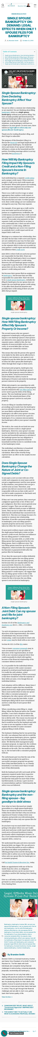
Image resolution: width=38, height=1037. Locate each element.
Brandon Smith (13, 40)
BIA (26, 924)
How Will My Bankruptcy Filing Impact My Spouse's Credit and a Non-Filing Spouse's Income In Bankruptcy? (20, 57)
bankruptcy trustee (18, 924)
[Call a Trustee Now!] (4, 1033)
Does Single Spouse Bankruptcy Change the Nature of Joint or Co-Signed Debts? (20, 60)
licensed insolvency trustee (22, 946)
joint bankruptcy (19, 942)
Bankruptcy (7, 924)
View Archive (7, 997)
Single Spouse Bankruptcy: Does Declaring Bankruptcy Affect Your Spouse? (20, 55)
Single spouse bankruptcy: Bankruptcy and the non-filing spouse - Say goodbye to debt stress (20, 64)
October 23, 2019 (28, 40)
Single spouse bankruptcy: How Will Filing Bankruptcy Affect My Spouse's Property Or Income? (20, 59)
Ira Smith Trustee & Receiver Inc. (17, 863)
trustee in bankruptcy (23, 948)
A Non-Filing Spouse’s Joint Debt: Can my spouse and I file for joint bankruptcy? (20, 62)
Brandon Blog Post (19, 14)
